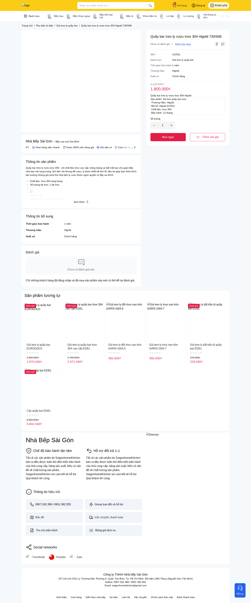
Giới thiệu (61, 597)
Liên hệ (126, 597)
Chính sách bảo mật (162, 597)
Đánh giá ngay (183, 44)
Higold (67, 230)
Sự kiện (114, 597)
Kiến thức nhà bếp (96, 597)
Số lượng (155, 118)
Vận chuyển (140, 597)
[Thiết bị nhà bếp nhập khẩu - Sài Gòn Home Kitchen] (39, 5)
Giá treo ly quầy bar (183, 59)
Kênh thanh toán (186, 597)
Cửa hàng (76, 597)
